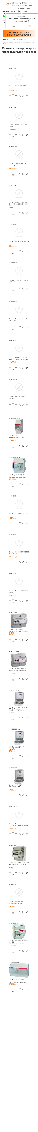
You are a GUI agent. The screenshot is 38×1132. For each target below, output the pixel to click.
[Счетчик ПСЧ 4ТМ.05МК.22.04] (19, 232)
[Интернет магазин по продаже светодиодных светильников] (19, 4)
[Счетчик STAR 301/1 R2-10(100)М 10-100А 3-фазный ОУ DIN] (19, 621)
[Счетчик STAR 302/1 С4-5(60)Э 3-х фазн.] (19, 776)
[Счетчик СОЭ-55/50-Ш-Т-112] (19, 504)
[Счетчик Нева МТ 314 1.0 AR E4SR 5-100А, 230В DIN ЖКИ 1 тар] (19, 193)
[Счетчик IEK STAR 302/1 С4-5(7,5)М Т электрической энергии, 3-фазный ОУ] (19, 698)
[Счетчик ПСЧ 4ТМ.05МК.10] (19, 77)
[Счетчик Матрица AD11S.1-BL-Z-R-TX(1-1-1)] (19, 310)
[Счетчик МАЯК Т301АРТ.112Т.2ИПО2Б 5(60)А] (19, 815)
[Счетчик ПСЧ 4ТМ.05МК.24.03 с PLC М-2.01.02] (19, 543)
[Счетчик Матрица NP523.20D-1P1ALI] (19, 582)
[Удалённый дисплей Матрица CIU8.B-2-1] (19, 271)
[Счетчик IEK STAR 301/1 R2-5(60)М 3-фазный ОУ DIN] (19, 660)
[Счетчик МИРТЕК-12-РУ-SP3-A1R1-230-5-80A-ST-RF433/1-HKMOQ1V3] (19, 349)
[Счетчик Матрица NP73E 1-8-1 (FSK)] (19, 116)
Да (30, 26)
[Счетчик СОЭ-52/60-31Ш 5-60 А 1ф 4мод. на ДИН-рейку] (19, 854)
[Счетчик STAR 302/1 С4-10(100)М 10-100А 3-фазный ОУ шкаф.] (19, 737)
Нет (13, 26)
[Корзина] (27, 96)
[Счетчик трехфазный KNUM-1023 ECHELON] (19, 388)
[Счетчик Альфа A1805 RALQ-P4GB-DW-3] (19, 155)
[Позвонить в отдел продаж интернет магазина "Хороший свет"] (3, 9)
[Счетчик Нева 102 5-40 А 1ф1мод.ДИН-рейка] (19, 893)
